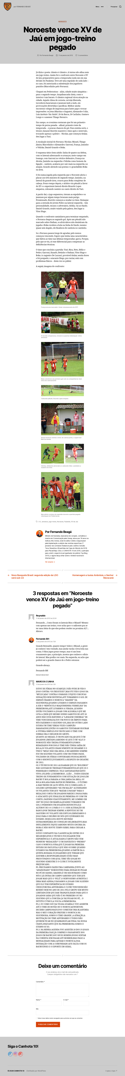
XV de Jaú (74, 522)
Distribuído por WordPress (36, 1071)
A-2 (40, 522)
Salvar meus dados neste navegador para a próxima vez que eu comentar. (60, 1018)
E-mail (66, 1000)
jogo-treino (52, 522)
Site (37, 1009)
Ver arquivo (50, 562)
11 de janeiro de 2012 (65, 55)
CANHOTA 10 (19, 1071)
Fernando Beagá (47, 55)
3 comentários (83, 55)
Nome (38, 1000)
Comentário (40, 982)
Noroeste (62, 21)
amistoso (45, 522)
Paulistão (67, 522)
